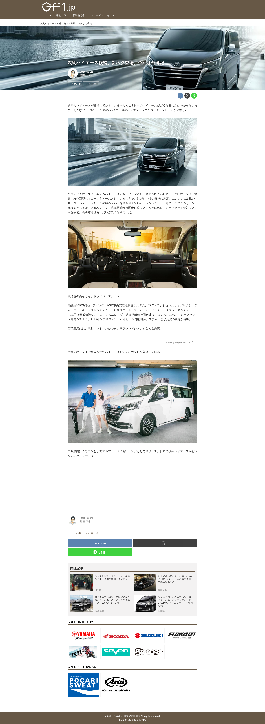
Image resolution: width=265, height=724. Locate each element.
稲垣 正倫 (85, 74)
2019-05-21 (86, 71)
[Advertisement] (95, 485)
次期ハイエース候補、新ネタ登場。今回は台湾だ (116, 62)
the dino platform (136, 719)
